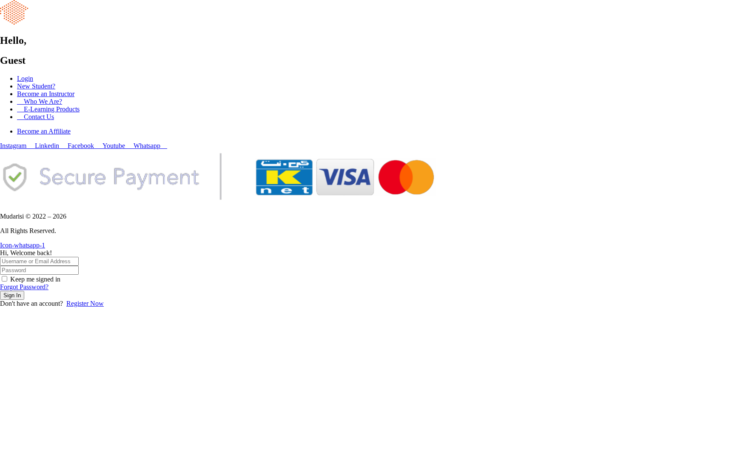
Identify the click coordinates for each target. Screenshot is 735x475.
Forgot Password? (24, 286)
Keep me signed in (35, 279)
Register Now (85, 303)
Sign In (12, 295)
